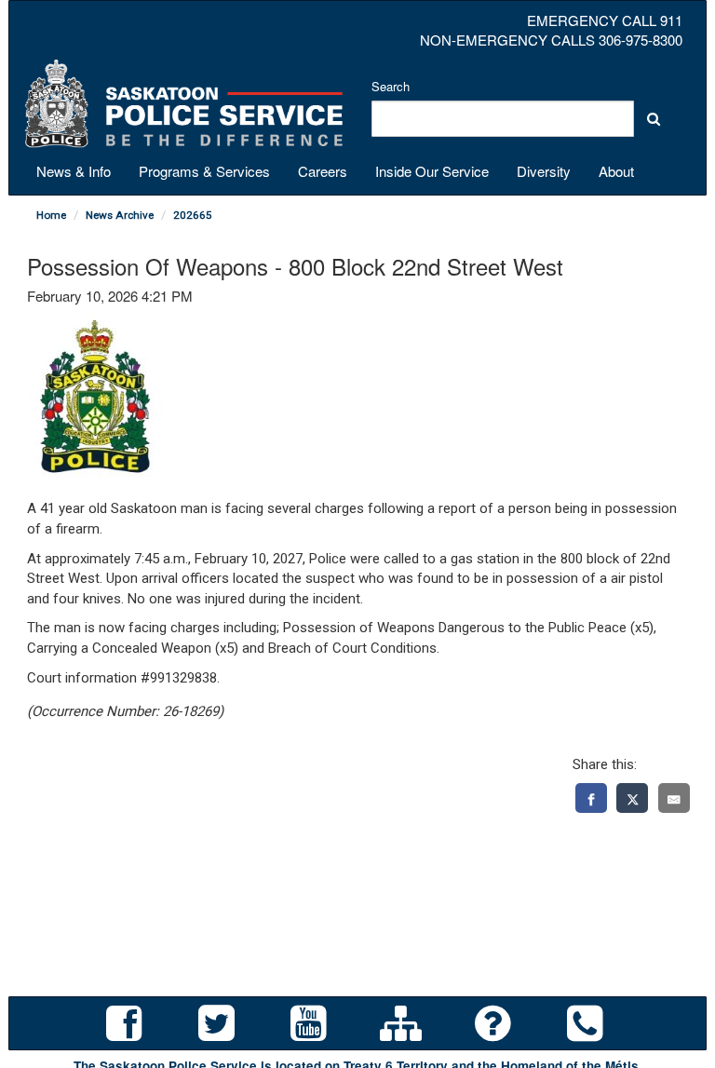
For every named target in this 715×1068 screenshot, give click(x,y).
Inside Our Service (432, 171)
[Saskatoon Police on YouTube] (309, 1024)
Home (51, 215)
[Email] (674, 798)
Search (390, 86)
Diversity (544, 171)
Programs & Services (204, 171)
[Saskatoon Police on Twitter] (216, 1024)
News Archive (120, 215)
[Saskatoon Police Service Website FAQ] (493, 1024)
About (616, 171)
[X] (632, 798)
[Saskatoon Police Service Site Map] (401, 1024)
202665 (192, 215)
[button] (653, 119)
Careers (322, 171)
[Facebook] (591, 798)
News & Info (73, 171)
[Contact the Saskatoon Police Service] (585, 1024)
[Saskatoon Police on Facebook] (124, 1024)
